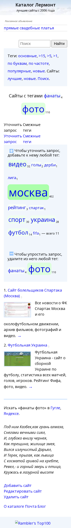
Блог (41, 506)
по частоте (39, 63)
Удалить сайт (16, 496)
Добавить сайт (18, 485)
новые (39, 71)
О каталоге (14, 506)
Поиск (43, 78)
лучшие (15, 78)
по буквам (17, 63)
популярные (19, 71)
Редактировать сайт (23, 491)
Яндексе (11, 413)
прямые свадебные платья (29, 28)
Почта (31, 506)
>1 (55, 55)
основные (27, 55)
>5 (49, 55)
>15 (42, 55)
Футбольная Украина (27, 345)
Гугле (55, 407)
